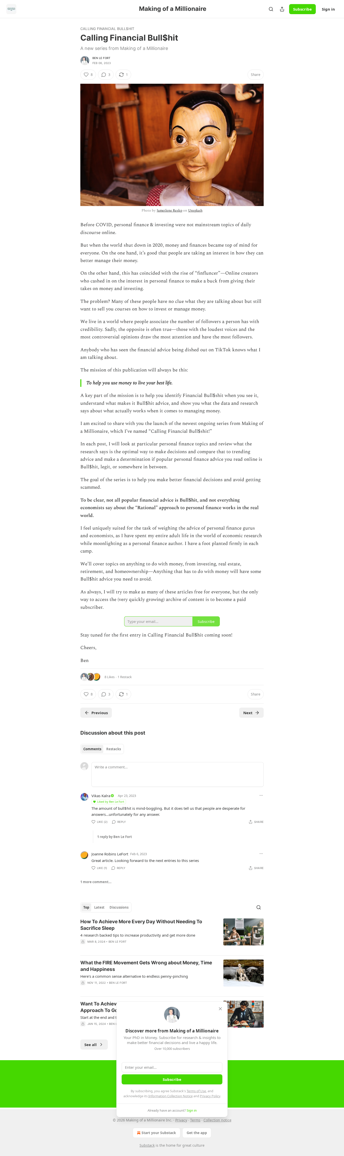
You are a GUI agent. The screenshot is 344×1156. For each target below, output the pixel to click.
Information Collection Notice (170, 1096)
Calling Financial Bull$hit (107, 28)
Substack (147, 1145)
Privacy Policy (210, 1096)
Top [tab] (86, 907)
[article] (172, 934)
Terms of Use (196, 1091)
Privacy (181, 1120)
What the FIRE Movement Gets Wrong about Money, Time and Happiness (146, 966)
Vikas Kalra (100, 795)
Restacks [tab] (113, 749)
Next (248, 712)
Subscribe (302, 9)
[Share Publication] (282, 9)
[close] (220, 1009)
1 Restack (125, 677)
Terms (195, 1120)
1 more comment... (96, 882)
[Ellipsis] (261, 795)
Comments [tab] (92, 749)
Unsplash (195, 210)
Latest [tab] (99, 907)
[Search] (271, 9)
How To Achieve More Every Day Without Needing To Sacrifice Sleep (141, 925)
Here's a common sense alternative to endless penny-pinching (134, 976)
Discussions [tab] (119, 907)
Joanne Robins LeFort (109, 853)
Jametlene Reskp (169, 210)
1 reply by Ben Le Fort (114, 836)
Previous (99, 712)
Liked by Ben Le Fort (110, 801)
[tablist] (102, 749)
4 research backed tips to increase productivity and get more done (137, 935)
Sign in (328, 9)
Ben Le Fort (101, 58)
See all (90, 1044)
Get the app (197, 1132)
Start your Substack (159, 1132)
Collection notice (217, 1120)
